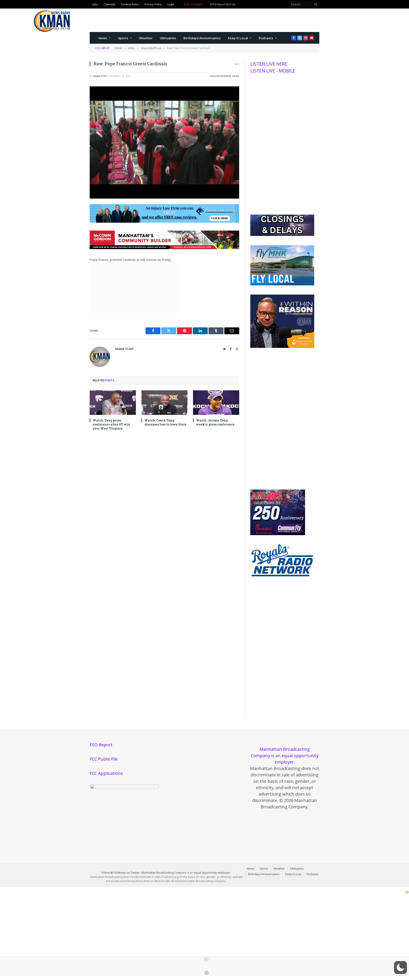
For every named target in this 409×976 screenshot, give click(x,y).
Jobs (95, 4)
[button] (400, 967)
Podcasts (266, 38)
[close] (206, 959)
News (103, 38)
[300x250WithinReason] (282, 347)
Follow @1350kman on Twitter (121, 872)
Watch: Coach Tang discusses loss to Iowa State (165, 422)
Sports (123, 38)
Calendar (109, 4)
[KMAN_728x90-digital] (164, 248)
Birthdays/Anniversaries (202, 38)
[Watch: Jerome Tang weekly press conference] (216, 402)
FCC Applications (106, 773)
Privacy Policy (153, 4)
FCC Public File (104, 759)
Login (170, 4)
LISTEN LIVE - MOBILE (272, 71)
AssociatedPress (220, 76)
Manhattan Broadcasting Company (163, 872)
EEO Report (101, 745)
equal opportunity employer (212, 872)
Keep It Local (238, 38)
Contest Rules (130, 4)
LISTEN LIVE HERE (268, 64)
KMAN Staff (100, 76)
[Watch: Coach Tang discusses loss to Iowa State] (164, 402)
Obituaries (168, 38)
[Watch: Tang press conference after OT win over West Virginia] (113, 402)
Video (235, 76)
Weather (146, 38)
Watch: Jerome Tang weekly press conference (215, 422)
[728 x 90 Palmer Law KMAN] (164, 221)
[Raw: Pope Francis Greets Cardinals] (164, 197)
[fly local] (282, 284)
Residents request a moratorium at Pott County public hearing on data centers (230, 7)
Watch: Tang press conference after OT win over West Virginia (111, 424)
